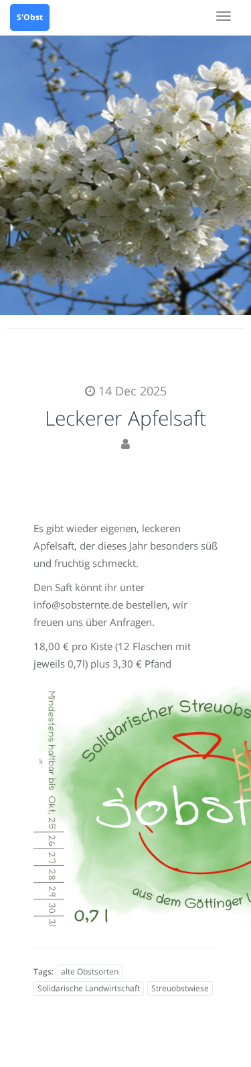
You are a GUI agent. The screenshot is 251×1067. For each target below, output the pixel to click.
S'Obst (30, 17)
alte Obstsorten (89, 971)
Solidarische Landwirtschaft (88, 988)
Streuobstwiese (180, 988)
